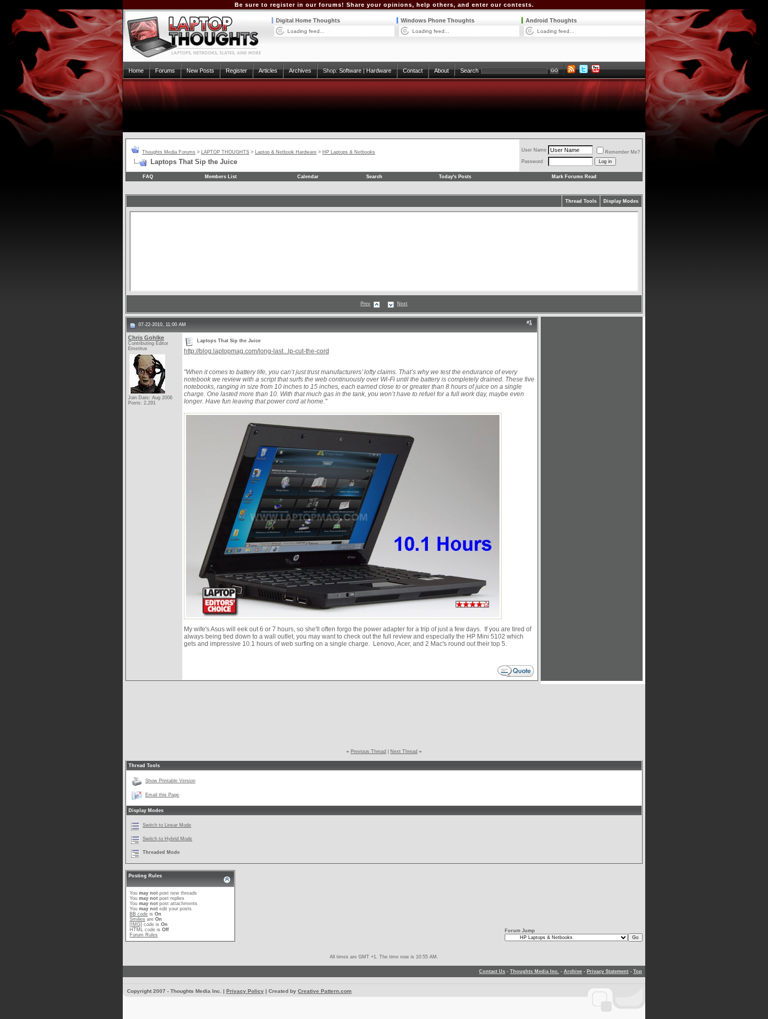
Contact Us (492, 971)
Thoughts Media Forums (168, 152)
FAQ (148, 176)
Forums (165, 70)
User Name (533, 150)
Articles (268, 70)
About (441, 70)
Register (236, 70)
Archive (573, 971)
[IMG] (136, 924)
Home (136, 70)
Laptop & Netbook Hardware (286, 152)
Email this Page (162, 794)
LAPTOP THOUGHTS (225, 152)
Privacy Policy (245, 991)
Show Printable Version (170, 780)
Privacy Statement (608, 971)
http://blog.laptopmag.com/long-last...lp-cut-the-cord (256, 351)
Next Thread (403, 751)
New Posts (200, 70)
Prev (365, 303)
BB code (139, 914)
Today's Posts (455, 176)
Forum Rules (144, 934)
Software (350, 70)
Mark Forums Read (574, 176)
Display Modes (620, 201)
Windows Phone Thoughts (437, 20)
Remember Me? (622, 152)
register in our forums (306, 5)
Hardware (378, 70)
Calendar (308, 176)
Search (469, 70)
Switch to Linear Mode (167, 825)
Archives (300, 70)
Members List (221, 176)
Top (637, 971)
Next (402, 303)
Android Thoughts (551, 20)
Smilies (137, 919)
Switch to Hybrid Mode (167, 838)
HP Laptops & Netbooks (348, 152)
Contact (413, 70)
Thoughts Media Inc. (534, 971)
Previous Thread (368, 751)
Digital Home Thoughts (308, 20)
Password (532, 161)
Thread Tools (581, 201)
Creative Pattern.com (325, 991)
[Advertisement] (384, 105)
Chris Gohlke (146, 337)
